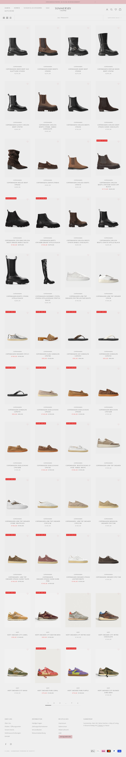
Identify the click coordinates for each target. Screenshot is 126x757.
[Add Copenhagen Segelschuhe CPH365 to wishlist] (58, 368)
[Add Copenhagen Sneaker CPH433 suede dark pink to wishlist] (58, 536)
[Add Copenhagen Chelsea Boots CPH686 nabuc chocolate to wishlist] (58, 84)
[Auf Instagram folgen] (11, 744)
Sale (48, 8)
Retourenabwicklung (39, 733)
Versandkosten (37, 730)
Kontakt (7, 736)
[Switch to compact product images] (10, 17)
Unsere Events (9, 730)
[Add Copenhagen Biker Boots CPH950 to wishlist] (58, 28)
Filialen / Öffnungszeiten (13, 726)
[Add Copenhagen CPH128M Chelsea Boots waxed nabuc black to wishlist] (27, 199)
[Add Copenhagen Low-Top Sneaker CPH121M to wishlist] (58, 480)
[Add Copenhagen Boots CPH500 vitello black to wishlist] (27, 255)
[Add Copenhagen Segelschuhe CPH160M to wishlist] (27, 424)
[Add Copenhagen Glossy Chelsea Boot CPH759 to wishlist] (27, 84)
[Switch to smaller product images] (7, 17)
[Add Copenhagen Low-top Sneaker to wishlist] (118, 424)
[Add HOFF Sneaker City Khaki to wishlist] (27, 649)
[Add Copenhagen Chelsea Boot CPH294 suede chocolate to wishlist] (118, 84)
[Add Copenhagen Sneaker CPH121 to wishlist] (27, 313)
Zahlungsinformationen (40, 726)
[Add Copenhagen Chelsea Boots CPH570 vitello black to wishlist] (118, 199)
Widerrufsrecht (64, 730)
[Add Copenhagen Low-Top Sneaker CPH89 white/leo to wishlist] (27, 480)
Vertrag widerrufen (65, 737)
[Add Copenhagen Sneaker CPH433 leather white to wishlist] (88, 536)
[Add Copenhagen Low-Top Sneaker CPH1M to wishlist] (118, 255)
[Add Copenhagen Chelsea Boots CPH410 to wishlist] (88, 141)
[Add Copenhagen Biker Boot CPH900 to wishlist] (88, 28)
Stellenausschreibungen (13, 733)
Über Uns (8, 723)
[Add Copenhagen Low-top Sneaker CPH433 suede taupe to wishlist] (27, 536)
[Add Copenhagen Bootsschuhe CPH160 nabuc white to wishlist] (88, 424)
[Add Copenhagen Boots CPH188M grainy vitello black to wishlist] (58, 199)
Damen (7, 8)
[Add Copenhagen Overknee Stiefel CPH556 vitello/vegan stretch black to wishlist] (58, 255)
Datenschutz (63, 726)
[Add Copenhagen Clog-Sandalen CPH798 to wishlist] (58, 313)
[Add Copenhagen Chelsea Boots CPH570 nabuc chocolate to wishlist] (88, 199)
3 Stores (100, 725)
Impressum (62, 723)
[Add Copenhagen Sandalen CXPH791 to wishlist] (118, 313)
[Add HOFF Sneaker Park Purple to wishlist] (88, 649)
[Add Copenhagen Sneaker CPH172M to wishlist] (118, 536)
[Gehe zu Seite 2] (78, 703)
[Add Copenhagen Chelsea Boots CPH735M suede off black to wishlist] (118, 141)
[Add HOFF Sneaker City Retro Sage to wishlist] (88, 593)
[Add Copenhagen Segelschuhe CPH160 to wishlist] (58, 424)
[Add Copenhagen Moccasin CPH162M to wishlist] (118, 368)
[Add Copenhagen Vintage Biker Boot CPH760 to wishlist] (118, 28)
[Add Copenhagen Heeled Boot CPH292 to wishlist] (27, 141)
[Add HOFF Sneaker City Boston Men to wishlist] (58, 593)
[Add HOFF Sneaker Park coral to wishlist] (58, 649)
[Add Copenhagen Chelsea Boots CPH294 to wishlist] (88, 84)
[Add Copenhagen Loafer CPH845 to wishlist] (58, 141)
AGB (60, 733)
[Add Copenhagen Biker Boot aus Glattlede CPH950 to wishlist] (27, 28)
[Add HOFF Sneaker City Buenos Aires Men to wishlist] (118, 649)
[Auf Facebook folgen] (6, 744)
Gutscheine (9, 11)
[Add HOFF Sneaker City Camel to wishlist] (27, 593)
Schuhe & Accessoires (33, 8)
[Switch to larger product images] (4, 17)
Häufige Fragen (37, 723)
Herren (17, 8)
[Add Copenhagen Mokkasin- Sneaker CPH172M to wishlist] (118, 480)
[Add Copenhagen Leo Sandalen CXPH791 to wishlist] (88, 313)
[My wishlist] (116, 9)
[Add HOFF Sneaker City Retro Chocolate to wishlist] (118, 593)
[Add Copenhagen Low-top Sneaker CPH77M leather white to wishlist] (88, 255)
